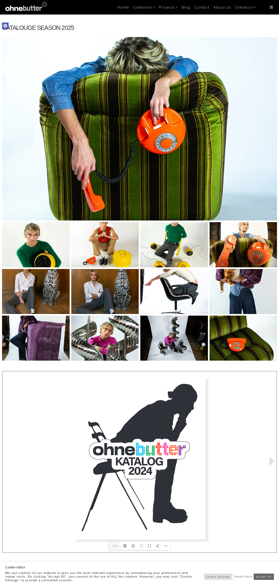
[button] (5, 25)
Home (123, 7)
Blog (186, 7)
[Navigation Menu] (271, 7)
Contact (201, 7)
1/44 (115, 545)
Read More (243, 576)
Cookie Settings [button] (218, 576)
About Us (222, 7)
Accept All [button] (263, 576)
